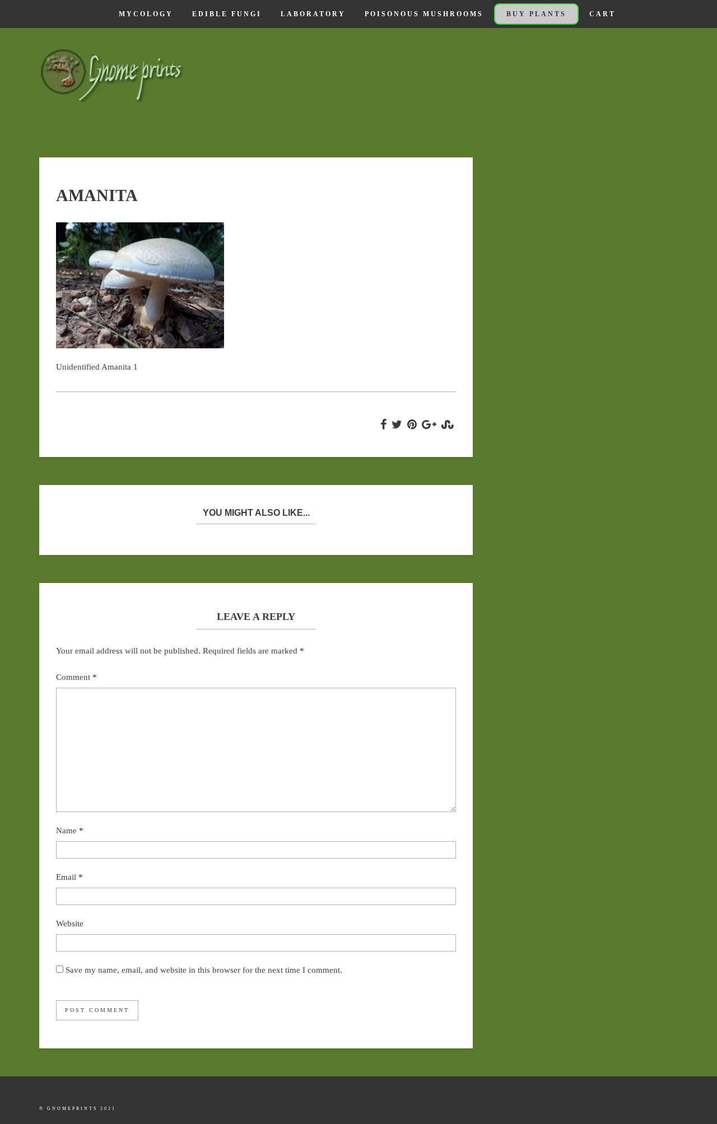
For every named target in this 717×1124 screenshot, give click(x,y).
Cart (602, 14)
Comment (76, 677)
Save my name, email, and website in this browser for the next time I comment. (204, 970)
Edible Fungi (227, 14)
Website (69, 923)
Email (69, 877)
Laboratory (313, 14)
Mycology (146, 14)
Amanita (97, 195)
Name (69, 830)
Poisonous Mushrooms (424, 14)
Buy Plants (536, 14)
